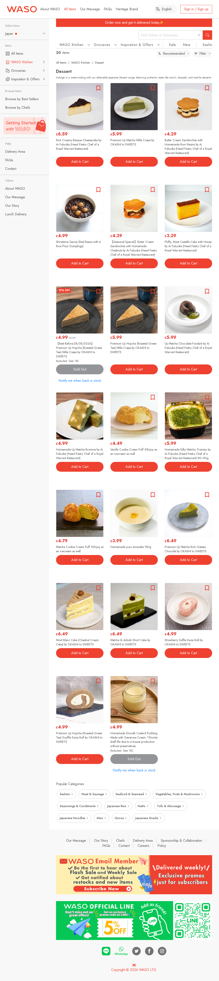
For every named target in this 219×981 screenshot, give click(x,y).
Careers (143, 845)
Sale (172, 44)
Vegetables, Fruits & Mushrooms (177, 794)
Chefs (120, 840)
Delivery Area (143, 840)
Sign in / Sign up (196, 9)
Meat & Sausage (92, 794)
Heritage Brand (127, 9)
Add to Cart (79, 161)
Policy (161, 845)
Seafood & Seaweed (129, 794)
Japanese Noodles (72, 818)
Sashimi (209, 44)
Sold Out (79, 369)
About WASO (50, 9)
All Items (70, 9)
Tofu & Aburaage (169, 806)
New (187, 44)
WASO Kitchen (80, 62)
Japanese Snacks (146, 818)
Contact (124, 845)
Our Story (101, 840)
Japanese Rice (116, 806)
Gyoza (119, 818)
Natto (141, 806)
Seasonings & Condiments (78, 806)
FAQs (108, 9)
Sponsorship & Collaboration (181, 840)
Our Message (90, 9)
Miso (100, 818)
